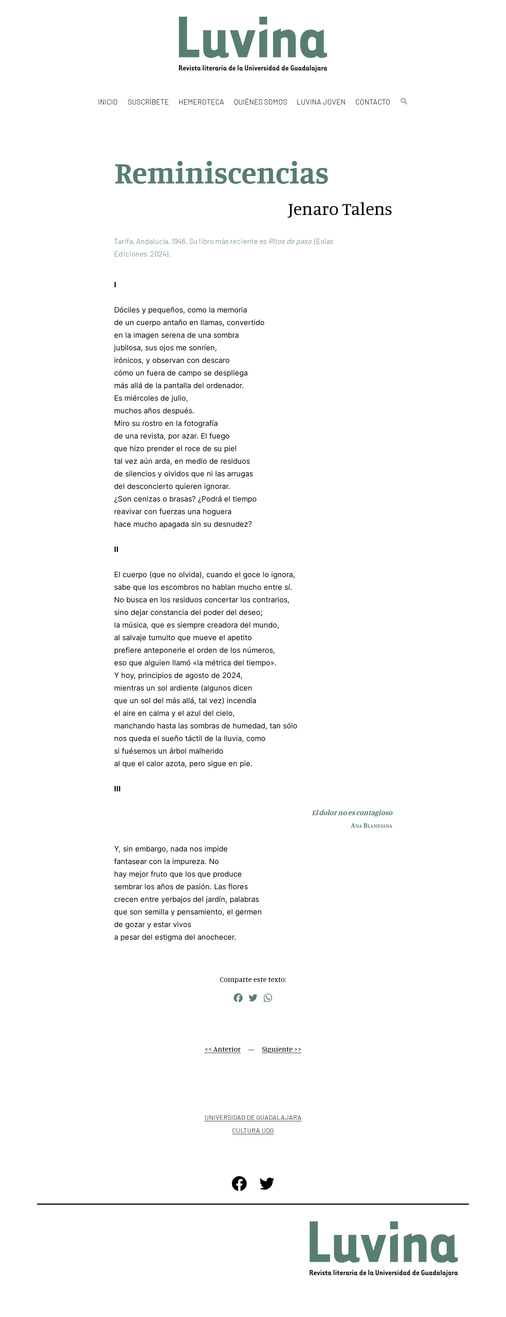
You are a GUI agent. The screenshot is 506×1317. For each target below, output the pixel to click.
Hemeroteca (201, 101)
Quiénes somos (260, 101)
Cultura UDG (253, 1130)
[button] (403, 102)
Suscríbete (148, 101)
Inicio (108, 101)
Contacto (372, 101)
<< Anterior (222, 1048)
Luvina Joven (321, 101)
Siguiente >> (282, 1048)
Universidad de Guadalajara (253, 1117)
